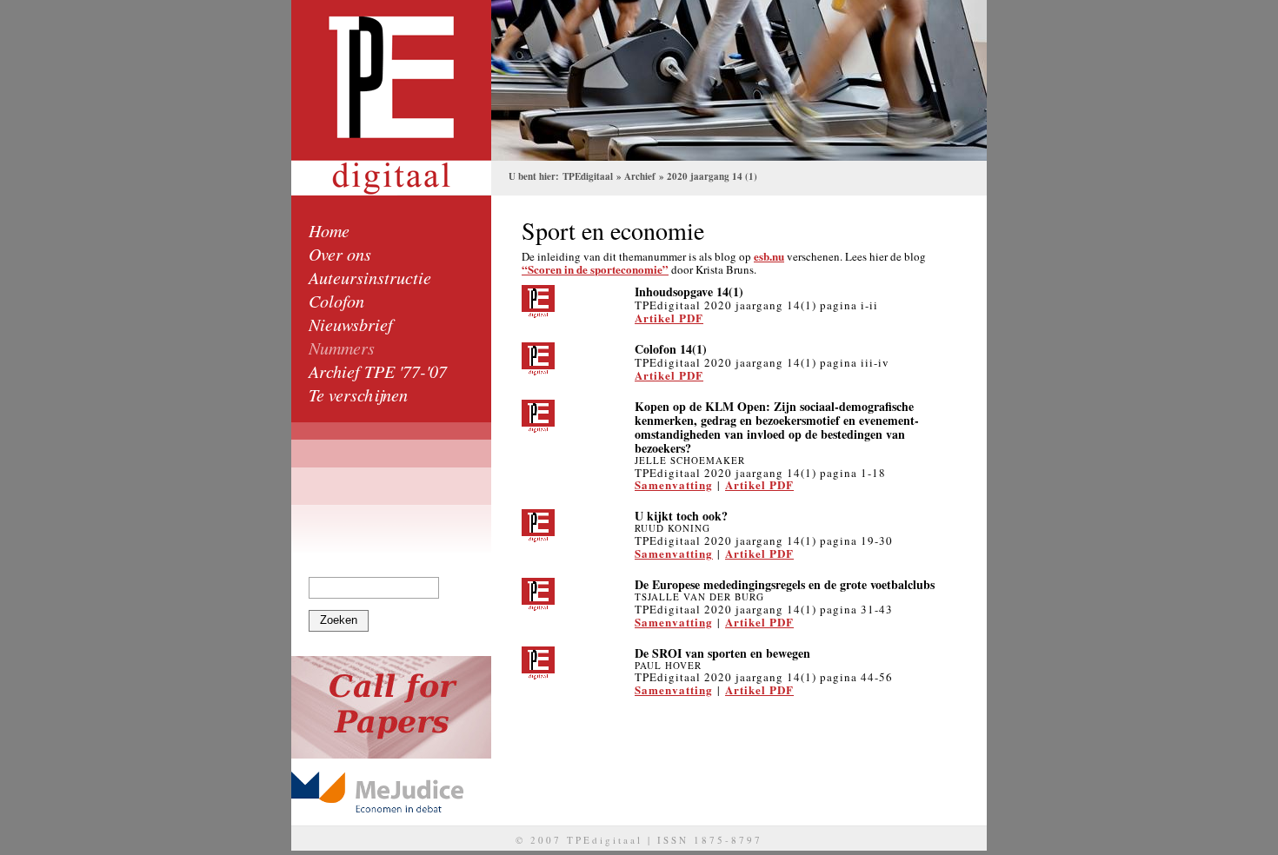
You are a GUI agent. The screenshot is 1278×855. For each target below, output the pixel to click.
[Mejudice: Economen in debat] (391, 792)
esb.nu (769, 256)
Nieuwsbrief (351, 324)
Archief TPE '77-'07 (378, 371)
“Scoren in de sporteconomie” (595, 269)
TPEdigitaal (587, 176)
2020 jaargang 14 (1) (712, 176)
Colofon (336, 300)
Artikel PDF (669, 317)
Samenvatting (674, 484)
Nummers (342, 347)
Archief (640, 176)
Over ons (340, 253)
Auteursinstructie (370, 277)
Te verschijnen (358, 394)
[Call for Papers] (391, 707)
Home (329, 230)
